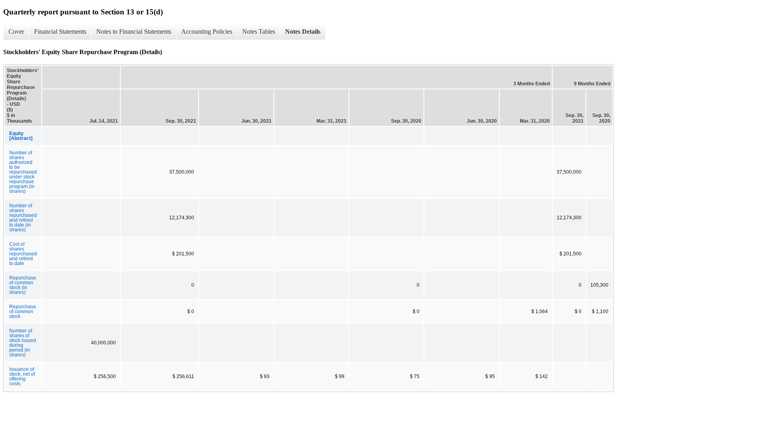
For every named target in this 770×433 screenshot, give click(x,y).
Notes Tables (258, 31)
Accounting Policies (206, 31)
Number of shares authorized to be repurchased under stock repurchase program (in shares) (23, 172)
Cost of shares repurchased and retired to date (23, 254)
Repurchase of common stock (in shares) (22, 285)
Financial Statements (60, 31)
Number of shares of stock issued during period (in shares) (22, 342)
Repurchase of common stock (22, 311)
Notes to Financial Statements (133, 31)
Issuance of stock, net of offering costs (22, 376)
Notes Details (302, 31)
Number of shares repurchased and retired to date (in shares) (23, 217)
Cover (16, 31)
